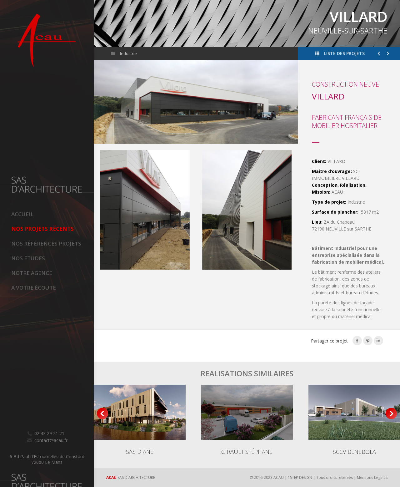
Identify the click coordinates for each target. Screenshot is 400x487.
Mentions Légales (372, 477)
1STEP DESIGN (300, 477)
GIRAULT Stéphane (246, 451)
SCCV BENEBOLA (354, 451)
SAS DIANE (139, 451)
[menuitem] (52, 214)
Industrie (128, 53)
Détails (140, 412)
